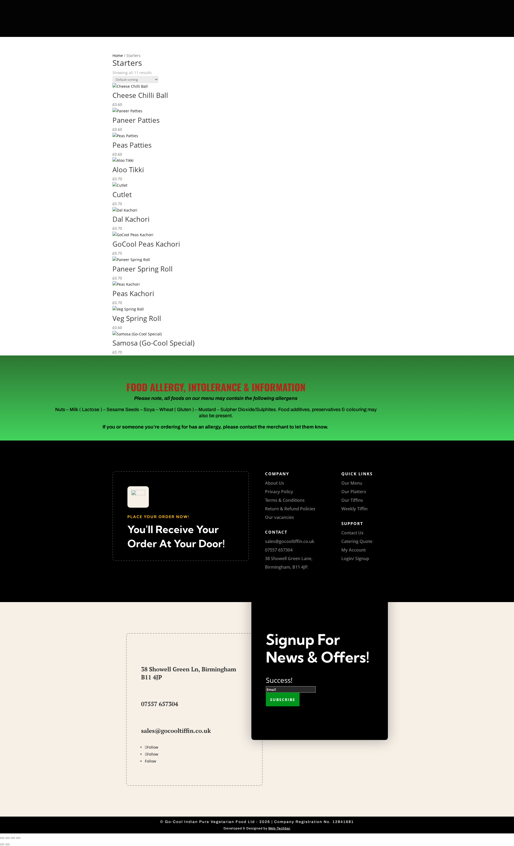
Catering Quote (356, 541)
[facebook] (261, 5)
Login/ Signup (355, 558)
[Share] (13, 838)
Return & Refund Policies (290, 509)
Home (117, 55)
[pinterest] (273, 5)
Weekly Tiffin (354, 509)
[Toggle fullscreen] (7, 838)
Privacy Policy (279, 492)
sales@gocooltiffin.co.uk (176, 730)
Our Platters (353, 492)
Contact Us (352, 533)
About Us (274, 483)
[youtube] (285, 5)
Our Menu (351, 483)
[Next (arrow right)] (7, 844)
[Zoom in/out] (2, 838)
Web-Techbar (279, 828)
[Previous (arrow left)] (2, 844)
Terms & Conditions (285, 500)
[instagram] (297, 5)
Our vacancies (279, 517)
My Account (353, 550)
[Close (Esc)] (18, 838)
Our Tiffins (352, 500)
